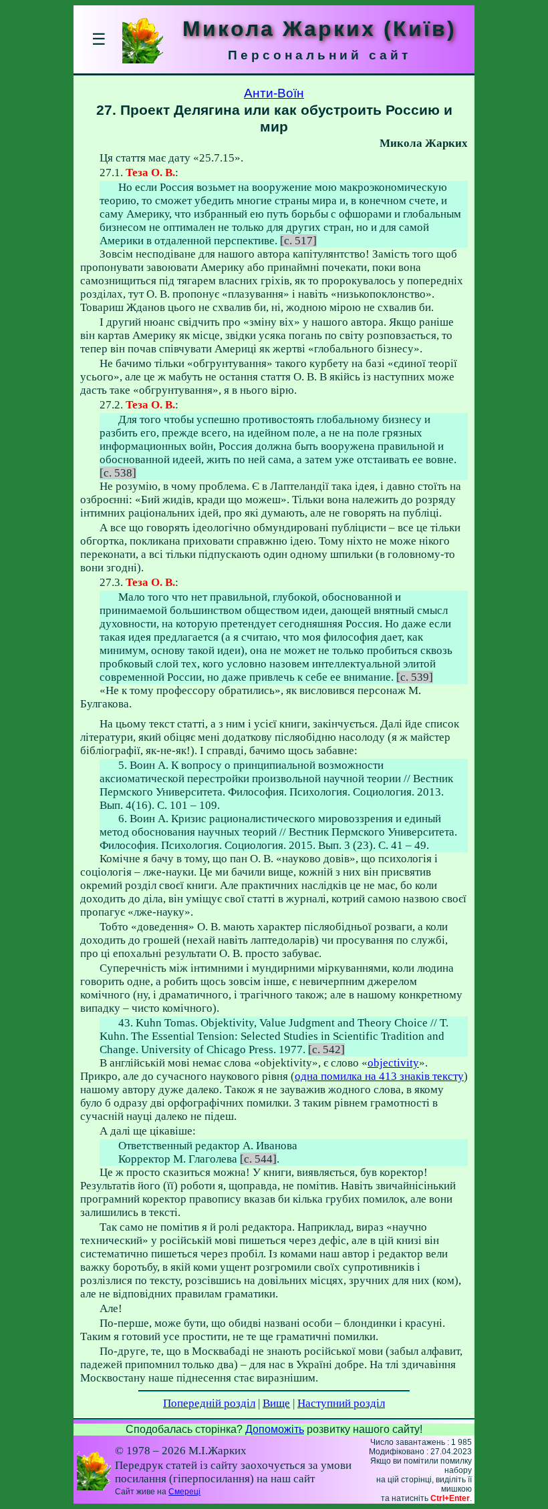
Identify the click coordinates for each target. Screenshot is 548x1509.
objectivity (393, 1063)
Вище (276, 1403)
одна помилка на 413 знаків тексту (379, 1076)
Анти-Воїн (274, 93)
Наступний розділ (341, 1403)
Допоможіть (274, 1429)
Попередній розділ (209, 1403)
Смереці (184, 1491)
